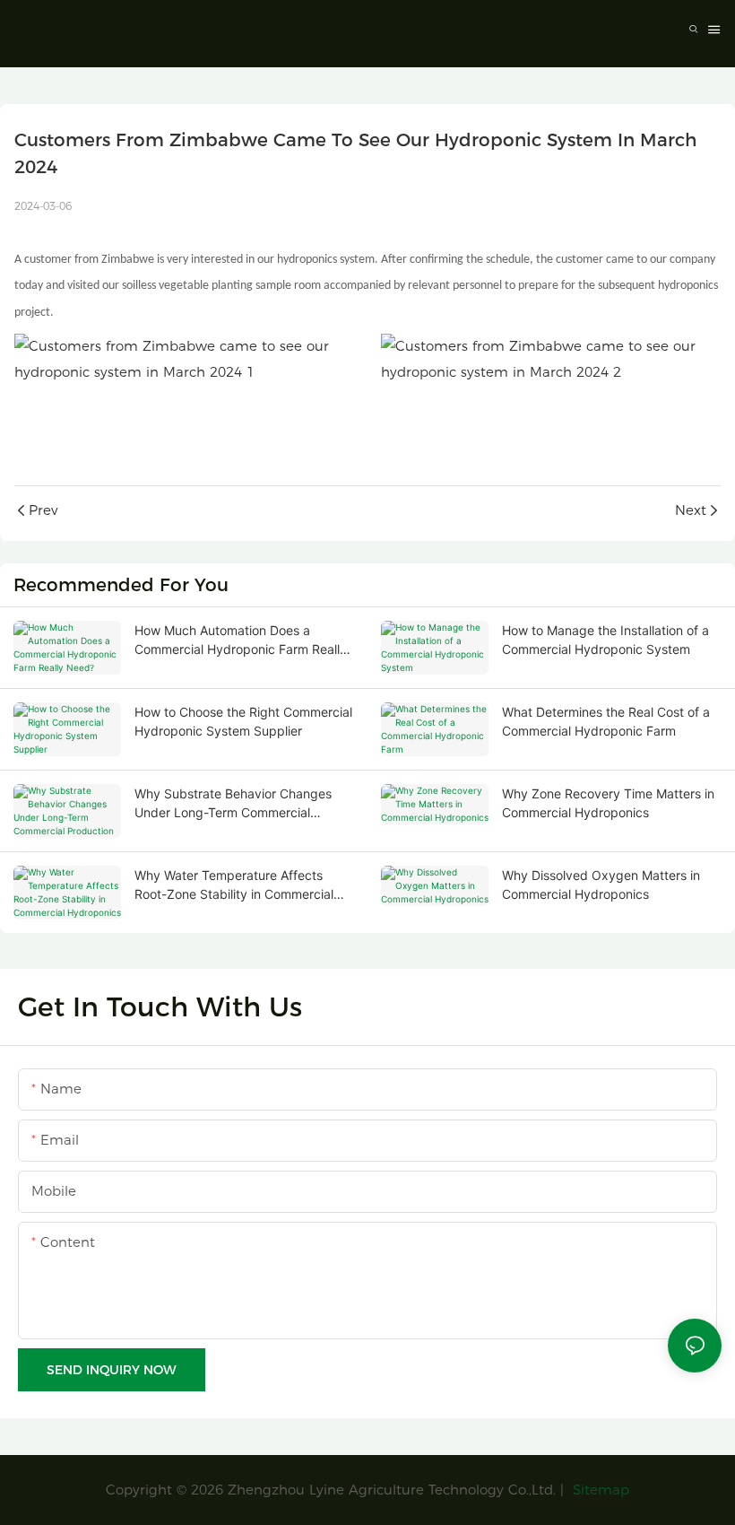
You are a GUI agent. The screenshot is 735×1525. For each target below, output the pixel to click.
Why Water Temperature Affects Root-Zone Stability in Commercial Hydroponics (233, 885)
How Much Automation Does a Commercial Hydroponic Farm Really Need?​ (240, 640)
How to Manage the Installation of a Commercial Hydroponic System (605, 640)
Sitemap (598, 1489)
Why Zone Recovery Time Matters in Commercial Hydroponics (608, 803)
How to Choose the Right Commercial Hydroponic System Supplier (243, 721)
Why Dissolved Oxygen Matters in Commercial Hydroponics (601, 884)
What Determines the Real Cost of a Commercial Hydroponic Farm (606, 721)
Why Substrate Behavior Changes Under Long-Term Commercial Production (233, 804)
